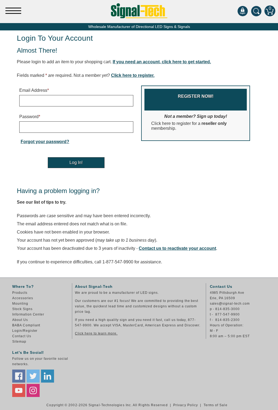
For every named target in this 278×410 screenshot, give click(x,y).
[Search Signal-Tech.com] (256, 10)
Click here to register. (132, 75)
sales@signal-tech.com (230, 303)
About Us (20, 320)
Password (29, 116)
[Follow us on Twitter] (33, 376)
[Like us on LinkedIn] (47, 376)
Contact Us (21, 336)
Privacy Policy (185, 405)
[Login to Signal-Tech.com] (242, 10)
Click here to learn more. (96, 333)
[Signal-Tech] (139, 10)
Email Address (34, 90)
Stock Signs (22, 309)
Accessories (22, 298)
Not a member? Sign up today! (189, 112)
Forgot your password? (45, 141)
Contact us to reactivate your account (177, 248)
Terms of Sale (216, 405)
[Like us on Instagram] (33, 390)
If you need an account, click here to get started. (162, 61)
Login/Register (24, 331)
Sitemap (19, 341)
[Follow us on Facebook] (18, 376)
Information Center (28, 314)
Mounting (20, 303)
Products (19, 293)
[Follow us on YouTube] (18, 390)
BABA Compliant (26, 325)
